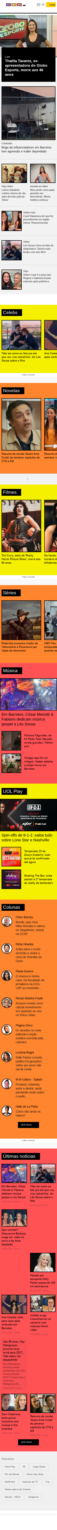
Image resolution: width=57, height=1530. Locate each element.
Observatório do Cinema (18, 1489)
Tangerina (33, 1497)
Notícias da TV (30, 1482)
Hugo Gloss (39, 1466)
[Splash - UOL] (14, 4)
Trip (47, 1482)
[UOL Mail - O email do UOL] (38, 5)
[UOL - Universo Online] (24, 5)
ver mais (26, 1125)
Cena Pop (10, 1466)
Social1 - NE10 (12, 1497)
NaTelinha (10, 1482)
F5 (24, 1466)
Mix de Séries (12, 1474)
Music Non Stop (35, 1474)
